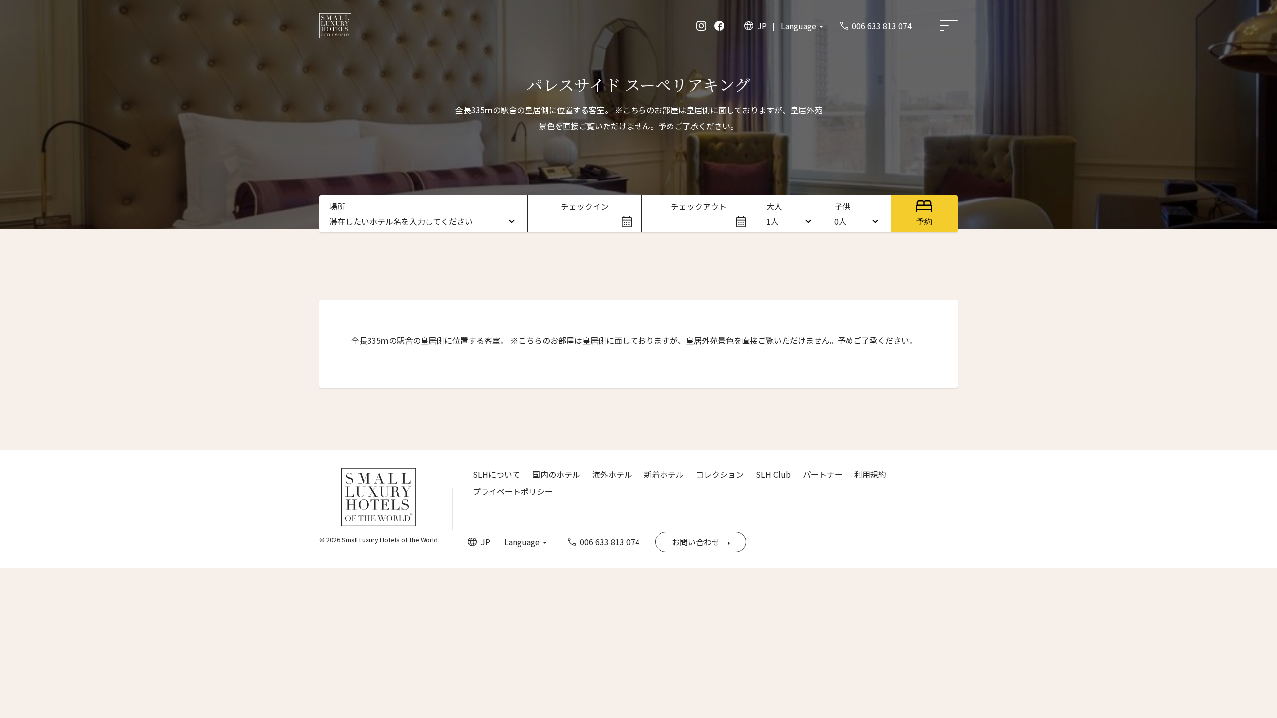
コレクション (720, 474)
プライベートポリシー (513, 491)
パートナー (823, 474)
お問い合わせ (696, 542)
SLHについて (496, 474)
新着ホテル (664, 474)
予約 (924, 221)
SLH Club (773, 474)
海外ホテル (612, 474)
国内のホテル (556, 474)
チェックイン (585, 206)
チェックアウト (699, 206)
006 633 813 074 (882, 26)
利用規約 (870, 474)
